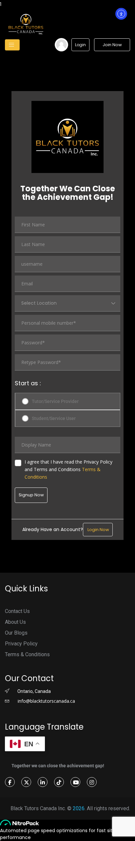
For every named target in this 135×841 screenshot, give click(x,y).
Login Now (98, 529)
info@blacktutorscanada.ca (45, 701)
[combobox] (67, 303)
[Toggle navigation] (12, 44)
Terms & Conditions (27, 654)
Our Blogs (16, 633)
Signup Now (31, 495)
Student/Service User (54, 418)
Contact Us (17, 611)
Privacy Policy (21, 643)
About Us (15, 622)
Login (80, 45)
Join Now (112, 45)
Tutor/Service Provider (55, 401)
